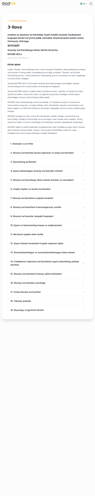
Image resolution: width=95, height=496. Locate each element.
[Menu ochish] (91, 3)
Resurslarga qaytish (18, 21)
